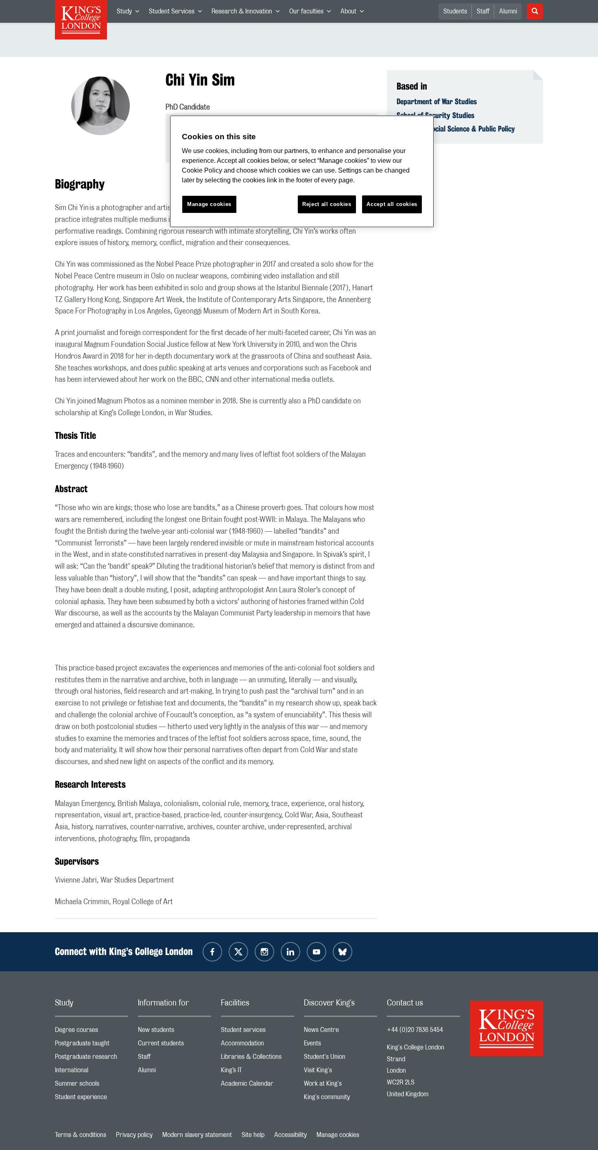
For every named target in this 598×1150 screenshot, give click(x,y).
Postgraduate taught (91, 1045)
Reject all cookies (326, 204)
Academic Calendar (257, 1085)
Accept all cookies (392, 204)
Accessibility (290, 1135)
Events (340, 1045)
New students (174, 1032)
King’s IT (257, 1072)
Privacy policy (134, 1135)
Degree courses (91, 1032)
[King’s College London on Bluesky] (342, 952)
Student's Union (340, 1059)
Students (455, 11)
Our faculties (312, 13)
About (354, 13)
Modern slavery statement (197, 1135)
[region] (302, 171)
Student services (257, 1032)
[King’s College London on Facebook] (212, 952)
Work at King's (340, 1085)
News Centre (340, 1032)
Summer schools (91, 1085)
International (91, 1072)
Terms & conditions (80, 1135)
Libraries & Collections (257, 1059)
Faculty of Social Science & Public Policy (456, 128)
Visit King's (340, 1072)
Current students (174, 1045)
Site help (253, 1135)
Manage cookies (337, 1135)
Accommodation (257, 1045)
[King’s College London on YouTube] (316, 952)
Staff (483, 11)
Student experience (91, 1099)
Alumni (508, 11)
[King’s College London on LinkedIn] (290, 952)
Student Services (178, 13)
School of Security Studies (435, 115)
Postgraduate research (91, 1059)
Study (130, 13)
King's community (340, 1099)
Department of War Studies (437, 101)
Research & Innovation (248, 13)
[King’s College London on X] (238, 952)
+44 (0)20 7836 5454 (415, 1030)
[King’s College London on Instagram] (264, 952)
